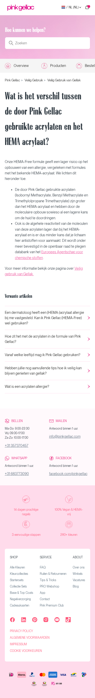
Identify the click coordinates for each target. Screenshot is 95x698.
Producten (58, 66)
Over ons (79, 567)
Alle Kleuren (17, 567)
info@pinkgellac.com (65, 436)
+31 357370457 (16, 446)
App (42, 593)
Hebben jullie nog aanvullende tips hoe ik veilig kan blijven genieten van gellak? (43, 370)
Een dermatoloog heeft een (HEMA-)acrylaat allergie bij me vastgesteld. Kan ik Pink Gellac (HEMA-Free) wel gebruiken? (44, 317)
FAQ (43, 567)
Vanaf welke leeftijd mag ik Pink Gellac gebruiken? (42, 355)
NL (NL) (72, 7)
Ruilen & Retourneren (53, 574)
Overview (21, 66)
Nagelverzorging (20, 599)
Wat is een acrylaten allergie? (27, 386)
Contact (45, 599)
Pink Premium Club (52, 605)
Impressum (18, 644)
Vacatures (79, 580)
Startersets (17, 580)
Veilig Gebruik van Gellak (64, 80)
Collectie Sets (18, 586)
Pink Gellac (12, 80)
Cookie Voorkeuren (26, 651)
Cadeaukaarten (19, 605)
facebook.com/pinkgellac (68, 474)
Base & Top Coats (21, 593)
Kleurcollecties (19, 574)
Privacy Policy (21, 631)
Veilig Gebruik (34, 80)
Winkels (78, 574)
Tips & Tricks (48, 580)
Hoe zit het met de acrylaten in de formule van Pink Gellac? (43, 339)
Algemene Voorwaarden (29, 637)
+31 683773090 (17, 474)
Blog (76, 586)
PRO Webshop (49, 586)
